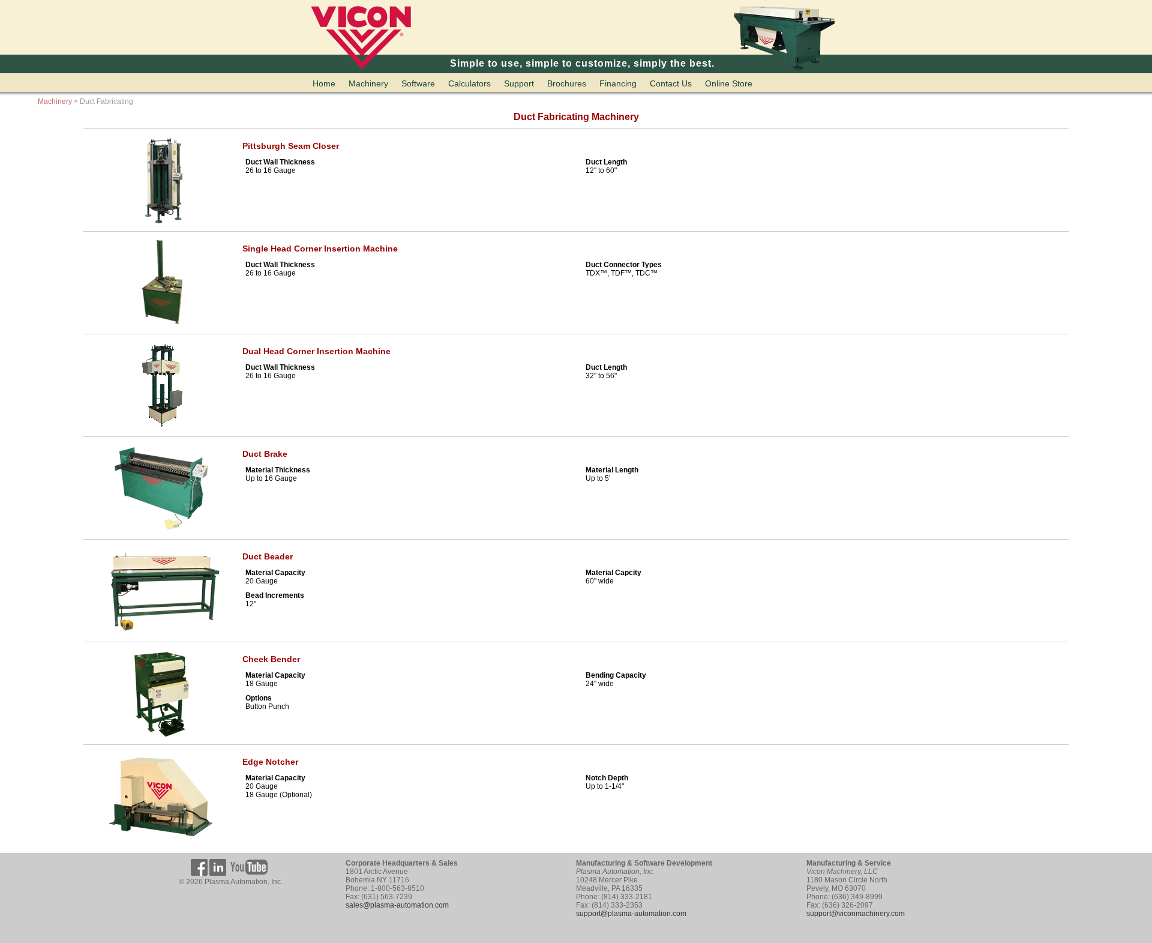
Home (324, 83)
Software (418, 83)
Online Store (728, 83)
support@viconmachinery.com (855, 913)
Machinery (368, 83)
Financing (618, 83)
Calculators (469, 83)
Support (519, 83)
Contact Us (671, 83)
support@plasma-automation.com (631, 913)
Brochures (566, 83)
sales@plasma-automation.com (397, 905)
